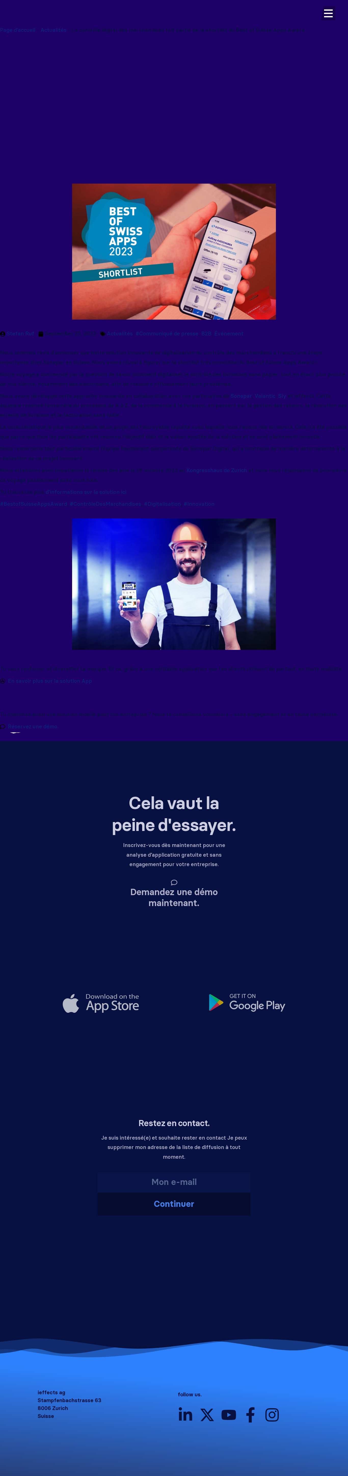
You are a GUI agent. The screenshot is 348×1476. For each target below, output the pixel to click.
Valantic (265, 396)
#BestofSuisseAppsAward (33, 504)
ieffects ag (51, 1392)
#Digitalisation (162, 504)
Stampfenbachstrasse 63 (69, 1400)
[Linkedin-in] (185, 1415)
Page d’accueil (17, 30)
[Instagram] (272, 1415)
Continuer (174, 1204)
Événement (229, 333)
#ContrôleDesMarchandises (105, 504)
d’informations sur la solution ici (86, 492)
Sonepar (241, 396)
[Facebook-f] (250, 1415)
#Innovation (199, 504)
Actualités (53, 30)
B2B (206, 333)
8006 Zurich (53, 1408)
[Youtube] (228, 1415)
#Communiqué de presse (167, 333)
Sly (282, 396)
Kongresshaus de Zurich (216, 470)
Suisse (46, 1416)
